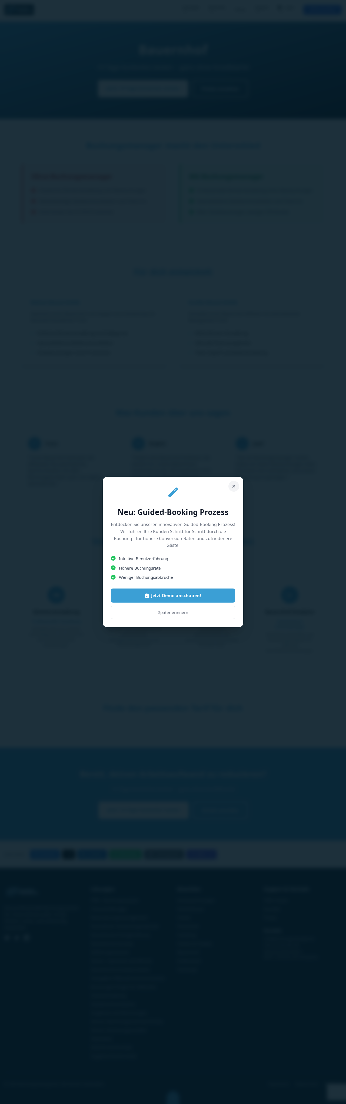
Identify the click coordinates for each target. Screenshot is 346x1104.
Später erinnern (173, 612)
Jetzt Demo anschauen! (176, 596)
